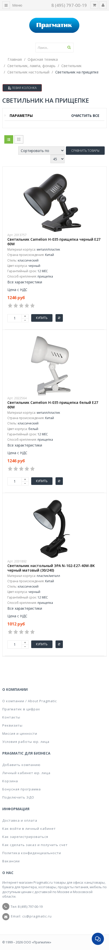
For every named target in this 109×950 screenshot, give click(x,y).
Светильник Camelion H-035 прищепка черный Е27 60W (53, 241)
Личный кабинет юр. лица (26, 773)
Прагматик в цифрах (21, 709)
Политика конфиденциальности (31, 853)
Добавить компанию (21, 764)
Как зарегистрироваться (25, 836)
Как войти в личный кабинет (29, 828)
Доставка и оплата (19, 820)
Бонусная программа (21, 789)
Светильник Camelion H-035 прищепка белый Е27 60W (52, 404)
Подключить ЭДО (18, 797)
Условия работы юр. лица (25, 741)
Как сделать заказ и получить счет (35, 844)
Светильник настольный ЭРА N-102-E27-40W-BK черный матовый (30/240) (51, 568)
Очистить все (85, 115)
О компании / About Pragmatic (29, 701)
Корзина (10, 781)
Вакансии (11, 861)
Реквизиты (12, 725)
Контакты (11, 717)
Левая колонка (24, 88)
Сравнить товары (85, 150)
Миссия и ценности (19, 733)
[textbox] (54, 47)
